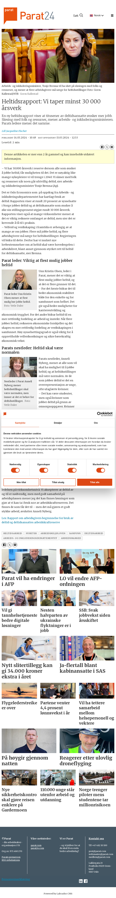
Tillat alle (94, 482)
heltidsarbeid (12, 533)
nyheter (31, 533)
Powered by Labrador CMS (58, 893)
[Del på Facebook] (102, 147)
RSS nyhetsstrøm (11, 860)
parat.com (36, 845)
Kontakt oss (96, 838)
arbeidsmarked (71, 538)
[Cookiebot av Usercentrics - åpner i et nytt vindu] (99, 414)
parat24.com (37, 848)
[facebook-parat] (85, 881)
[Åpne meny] (112, 15)
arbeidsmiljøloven (53, 533)
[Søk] (78, 16)
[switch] (43, 470)
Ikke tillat (21, 482)
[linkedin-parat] (81, 881)
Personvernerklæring (16, 879)
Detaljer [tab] (58, 422)
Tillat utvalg (58, 482)
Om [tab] (96, 422)
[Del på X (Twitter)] (107, 147)
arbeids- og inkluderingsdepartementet (30, 538)
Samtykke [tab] (20, 422)
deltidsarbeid (93, 533)
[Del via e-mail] (112, 147)
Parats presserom (11, 857)
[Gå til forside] (39, 15)
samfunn (75, 533)
